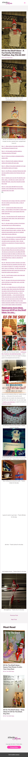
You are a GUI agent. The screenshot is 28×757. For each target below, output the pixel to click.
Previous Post (14, 615)
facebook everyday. (6, 403)
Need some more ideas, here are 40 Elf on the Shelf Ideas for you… (14, 310)
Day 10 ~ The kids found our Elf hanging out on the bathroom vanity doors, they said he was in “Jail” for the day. (13, 218)
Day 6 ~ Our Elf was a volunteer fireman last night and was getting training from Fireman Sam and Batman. (14, 172)
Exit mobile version (14, 754)
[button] (14, 747)
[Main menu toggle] (24, 2)
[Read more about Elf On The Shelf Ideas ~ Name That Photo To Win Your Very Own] (14, 646)
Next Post (14, 619)
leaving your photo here (9, 402)
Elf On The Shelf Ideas (7, 57)
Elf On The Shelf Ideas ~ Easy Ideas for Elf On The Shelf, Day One (13, 712)
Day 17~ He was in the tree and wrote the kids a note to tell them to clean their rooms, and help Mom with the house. (13, 282)
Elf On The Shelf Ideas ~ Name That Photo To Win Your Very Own (12, 667)
